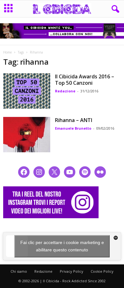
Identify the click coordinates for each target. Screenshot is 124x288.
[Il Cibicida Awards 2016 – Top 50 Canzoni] (26, 91)
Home (7, 52)
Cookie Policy (102, 271)
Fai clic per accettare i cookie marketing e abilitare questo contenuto (62, 246)
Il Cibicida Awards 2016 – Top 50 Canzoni (84, 79)
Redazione (65, 91)
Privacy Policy (71, 271)
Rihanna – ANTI (73, 120)
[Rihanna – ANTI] (26, 134)
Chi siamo (18, 271)
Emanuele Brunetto (73, 128)
